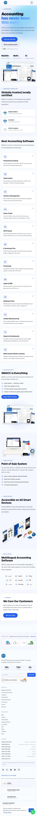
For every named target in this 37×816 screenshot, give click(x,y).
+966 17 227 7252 (18, 756)
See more (33, 636)
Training (3, 717)
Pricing (3, 704)
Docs (2, 734)
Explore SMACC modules (10, 397)
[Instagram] (18, 769)
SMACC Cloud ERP (6, 690)
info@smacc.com (5, 758)
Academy (3, 731)
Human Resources (6, 699)
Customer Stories (5, 722)
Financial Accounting (6, 692)
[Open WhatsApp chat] (33, 812)
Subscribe (31, 674)
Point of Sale (4, 697)
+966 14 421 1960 (18, 751)
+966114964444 (18, 744)
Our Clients (4, 724)
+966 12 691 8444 (18, 747)
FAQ (2, 727)
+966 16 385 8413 (18, 754)
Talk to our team (10, 615)
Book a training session (11, 44)
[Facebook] (15, 769)
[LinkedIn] (3, 769)
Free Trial (3, 707)
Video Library (4, 719)
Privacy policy (7, 812)
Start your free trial (9, 39)
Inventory (3, 695)
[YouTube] (11, 769)
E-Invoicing (4, 702)
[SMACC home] (5, 2)
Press (2, 729)
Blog (2, 715)
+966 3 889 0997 (18, 749)
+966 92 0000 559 (18, 742)
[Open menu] (31, 3)
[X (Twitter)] (7, 769)
